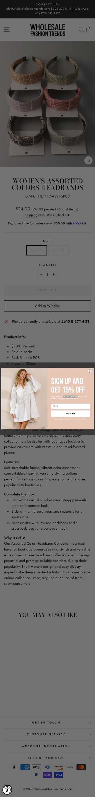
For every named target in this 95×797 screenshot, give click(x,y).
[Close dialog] (91, 371)
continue (70, 413)
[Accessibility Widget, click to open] (7, 790)
